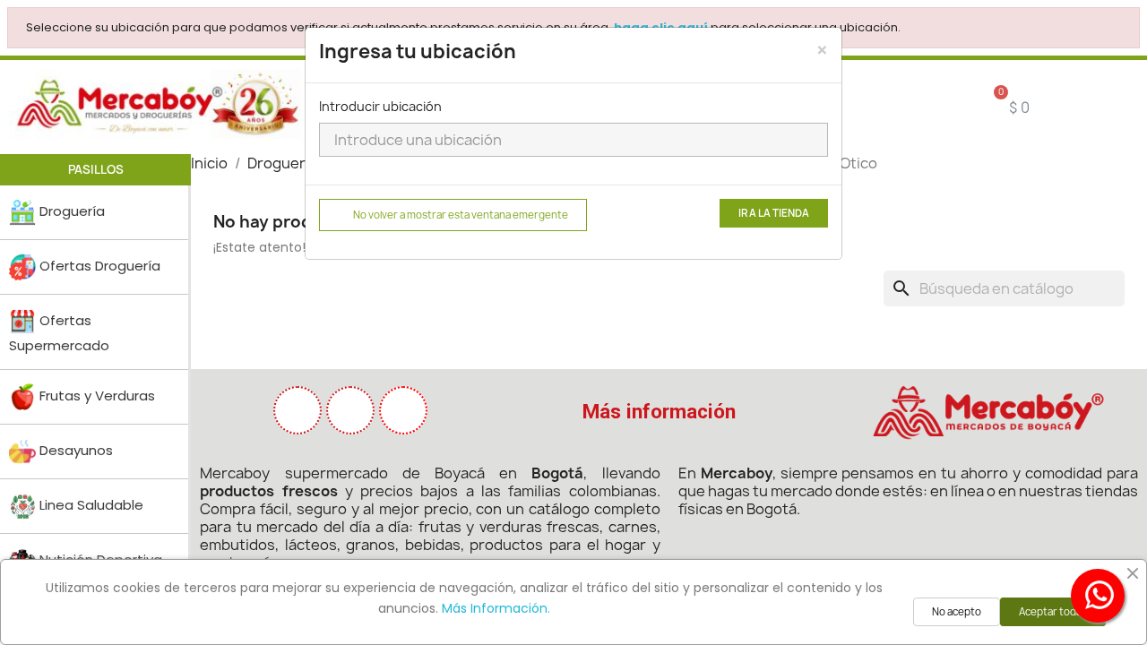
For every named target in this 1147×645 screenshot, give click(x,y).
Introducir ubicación (380, 106)
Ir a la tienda (773, 213)
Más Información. (496, 608)
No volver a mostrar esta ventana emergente (460, 215)
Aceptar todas (1053, 612)
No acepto (956, 612)
